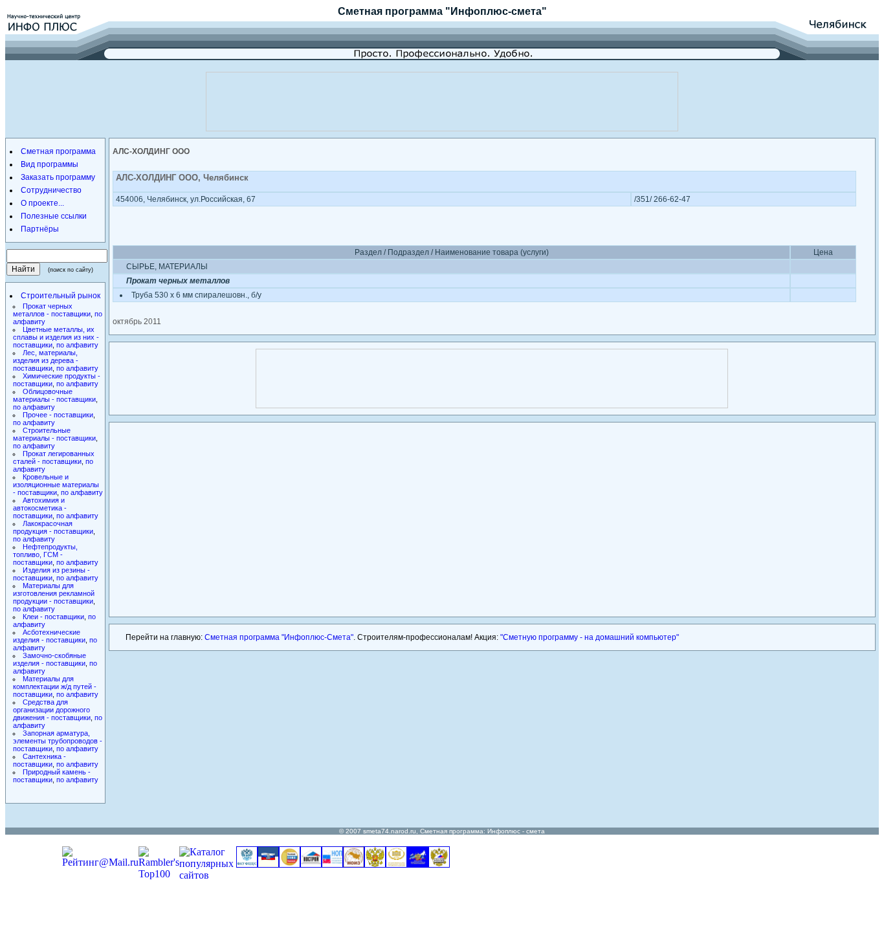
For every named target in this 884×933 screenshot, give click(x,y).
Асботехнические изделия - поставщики (49, 636)
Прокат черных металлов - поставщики (52, 310)
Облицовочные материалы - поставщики (54, 395)
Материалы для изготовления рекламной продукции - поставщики (53, 593)
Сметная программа (390, 11)
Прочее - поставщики (58, 415)
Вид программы (49, 164)
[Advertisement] (442, 101)
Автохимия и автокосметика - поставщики (40, 508)
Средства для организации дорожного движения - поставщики (52, 709)
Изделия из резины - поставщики (51, 574)
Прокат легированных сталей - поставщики (53, 457)
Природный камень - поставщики (52, 776)
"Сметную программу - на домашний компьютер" (589, 637)
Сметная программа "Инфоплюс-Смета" (278, 637)
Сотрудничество (51, 190)
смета (535, 831)
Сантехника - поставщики (39, 760)
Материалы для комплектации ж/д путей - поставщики (54, 686)
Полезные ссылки (54, 216)
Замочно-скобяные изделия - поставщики (49, 659)
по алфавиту (77, 345)
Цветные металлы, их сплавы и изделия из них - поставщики (56, 337)
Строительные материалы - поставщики (54, 434)
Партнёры (40, 229)
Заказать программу (58, 177)
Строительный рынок (60, 295)
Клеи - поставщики (53, 616)
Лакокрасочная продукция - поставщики (53, 527)
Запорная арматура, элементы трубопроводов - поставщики (57, 740)
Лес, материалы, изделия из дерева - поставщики (45, 360)
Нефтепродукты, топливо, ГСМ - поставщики (45, 554)
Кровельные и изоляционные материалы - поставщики (56, 484)
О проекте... (42, 203)
